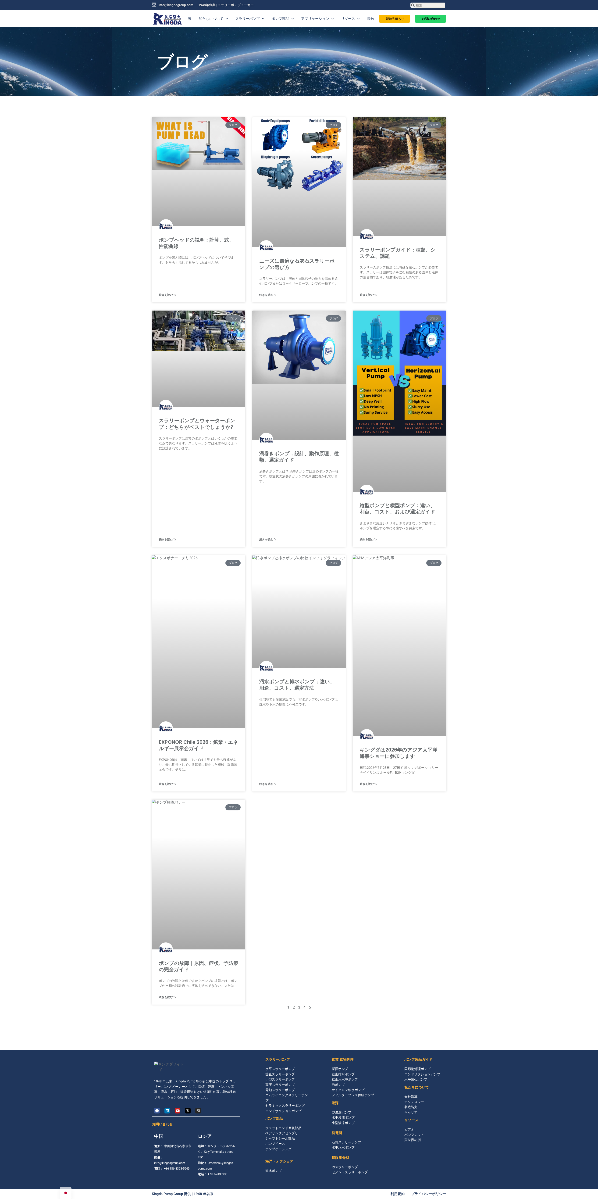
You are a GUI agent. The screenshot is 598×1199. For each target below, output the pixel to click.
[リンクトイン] (167, 1110)
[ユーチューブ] (177, 1110)
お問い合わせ (162, 1124)
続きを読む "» (167, 295)
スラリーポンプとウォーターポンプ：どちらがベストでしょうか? (197, 423)
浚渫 (335, 1102)
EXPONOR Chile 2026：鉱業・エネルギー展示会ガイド (198, 745)
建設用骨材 (340, 1157)
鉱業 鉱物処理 (343, 1059)
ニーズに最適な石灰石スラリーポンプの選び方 (297, 264)
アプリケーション (315, 18)
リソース (348, 18)
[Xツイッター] (188, 1110)
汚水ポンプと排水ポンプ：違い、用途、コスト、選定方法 (297, 684)
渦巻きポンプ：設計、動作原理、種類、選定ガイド (299, 456)
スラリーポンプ (247, 18)
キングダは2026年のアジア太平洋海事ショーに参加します (398, 752)
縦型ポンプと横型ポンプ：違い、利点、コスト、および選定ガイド (397, 508)
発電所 (337, 1132)
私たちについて (211, 18)
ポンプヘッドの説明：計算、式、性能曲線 (196, 243)
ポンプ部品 (280, 18)
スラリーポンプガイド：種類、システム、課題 (398, 252)
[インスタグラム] (198, 1110)
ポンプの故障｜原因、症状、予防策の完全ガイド (198, 966)
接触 (370, 18)
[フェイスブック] (157, 1110)
